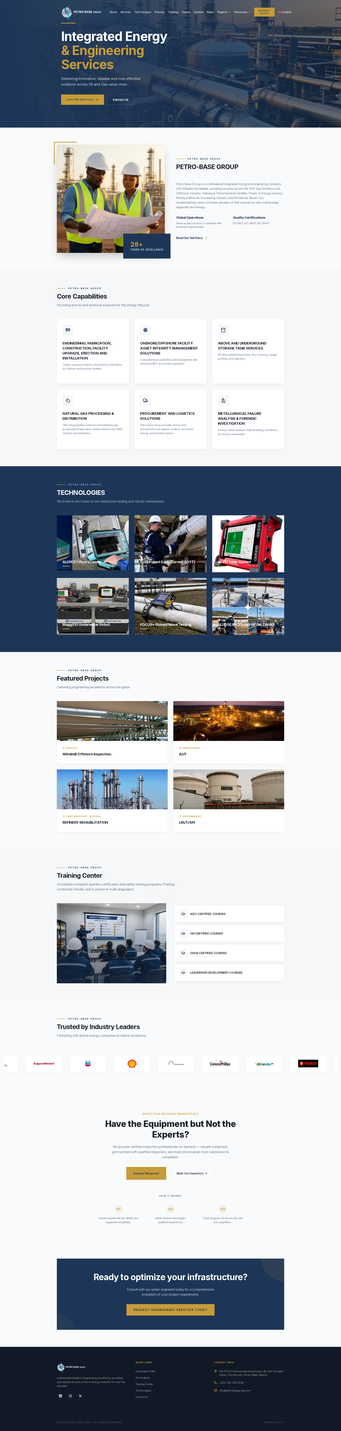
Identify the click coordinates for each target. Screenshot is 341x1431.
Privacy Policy (274, 1422)
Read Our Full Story (189, 238)
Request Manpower (146, 1173)
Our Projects (143, 1377)
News (210, 12)
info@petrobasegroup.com (234, 1390)
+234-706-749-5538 (231, 1382)
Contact (198, 12)
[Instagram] (70, 1396)
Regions (222, 12)
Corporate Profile (145, 1371)
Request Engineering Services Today (171, 1310)
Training (173, 12)
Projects (159, 12)
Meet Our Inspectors (190, 1173)
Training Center (144, 1384)
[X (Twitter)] (80, 1396)
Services (125, 12)
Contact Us (120, 99)
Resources (240, 12)
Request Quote (264, 12)
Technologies (142, 12)
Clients (186, 12)
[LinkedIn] (60, 1396)
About (113, 12)
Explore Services (80, 99)
